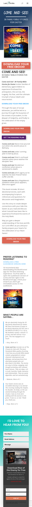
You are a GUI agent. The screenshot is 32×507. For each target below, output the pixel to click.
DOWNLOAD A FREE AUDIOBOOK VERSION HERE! (15, 263)
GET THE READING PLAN (13, 137)
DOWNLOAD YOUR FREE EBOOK (13, 129)
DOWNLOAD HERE (16, 481)
